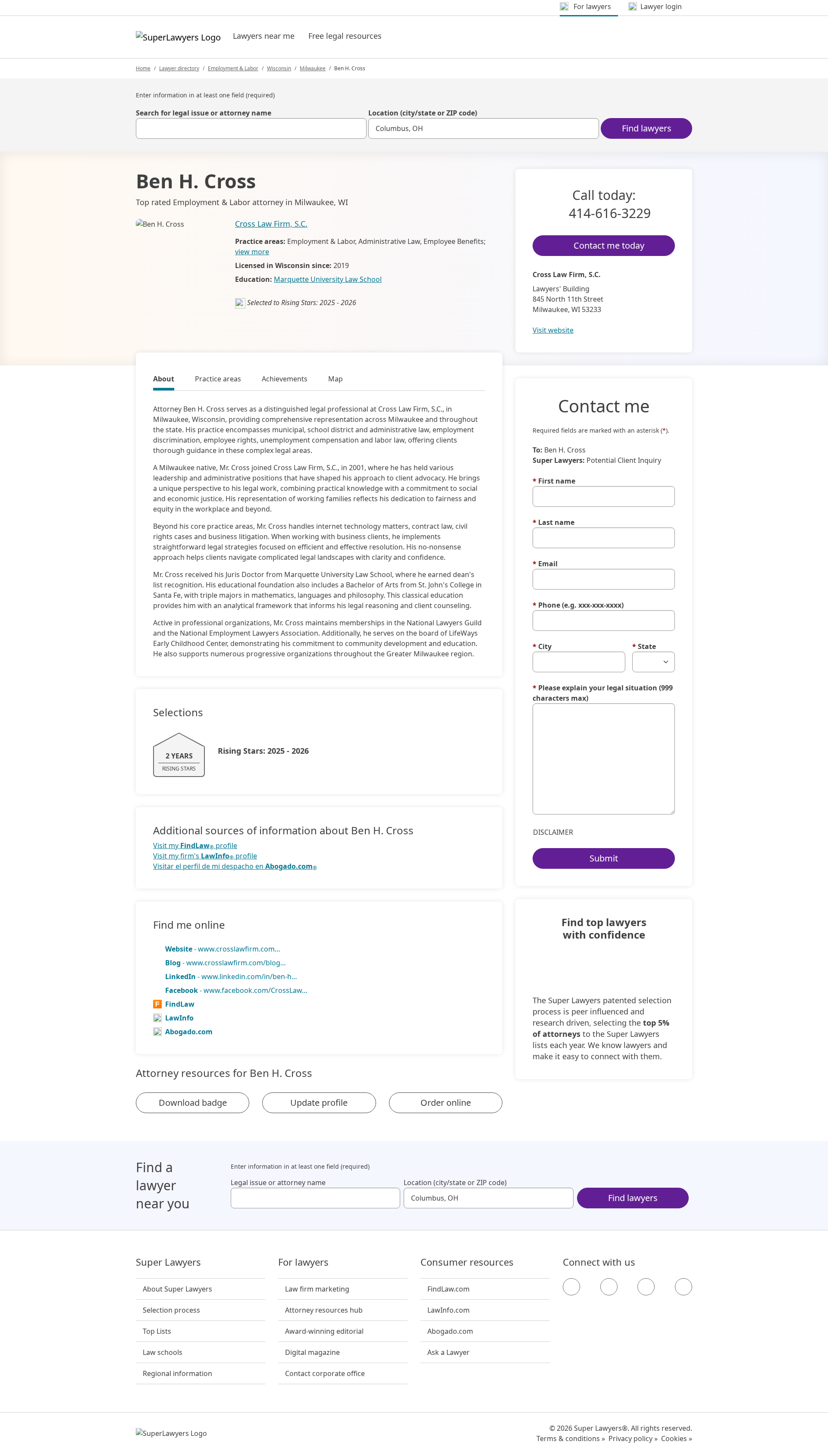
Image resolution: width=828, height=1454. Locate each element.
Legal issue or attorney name (278, 1182)
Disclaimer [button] (553, 832)
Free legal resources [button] (345, 36)
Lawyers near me (264, 36)
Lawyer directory (179, 68)
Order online (445, 1102)
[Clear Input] (356, 128)
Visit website (553, 330)
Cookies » (676, 1438)
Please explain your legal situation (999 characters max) (603, 693)
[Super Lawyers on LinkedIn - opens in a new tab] (683, 1286)
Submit (604, 858)
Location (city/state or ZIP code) (422, 113)
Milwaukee (313, 68)
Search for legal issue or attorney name (203, 113)
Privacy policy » (633, 1438)
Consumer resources (467, 1262)
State (644, 646)
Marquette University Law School (328, 279)
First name (554, 481)
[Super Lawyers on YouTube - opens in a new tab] (646, 1286)
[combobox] (251, 128)
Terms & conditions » (570, 1438)
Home (143, 68)
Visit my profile (195, 846)
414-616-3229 (610, 213)
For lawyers (303, 1262)
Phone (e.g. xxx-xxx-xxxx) (578, 605)
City (542, 646)
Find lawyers (646, 128)
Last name (553, 522)
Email (545, 563)
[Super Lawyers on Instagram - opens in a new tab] (609, 1286)
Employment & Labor (233, 68)
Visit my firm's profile (205, 856)
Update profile (319, 1102)
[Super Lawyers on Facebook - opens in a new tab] (571, 1286)
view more (252, 251)
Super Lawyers (168, 1262)
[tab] (163, 380)
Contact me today (609, 245)
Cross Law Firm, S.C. (271, 223)
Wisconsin (279, 68)
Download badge (193, 1102)
